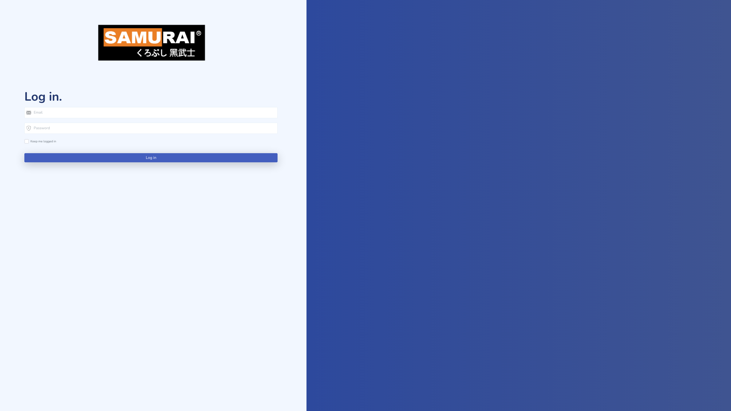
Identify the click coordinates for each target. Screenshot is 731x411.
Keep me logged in (43, 141)
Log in (151, 157)
